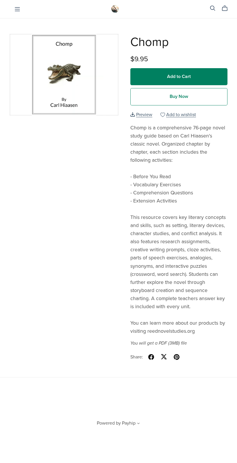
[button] (138, 424)
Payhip (129, 423)
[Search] (212, 8)
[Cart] (227, 8)
